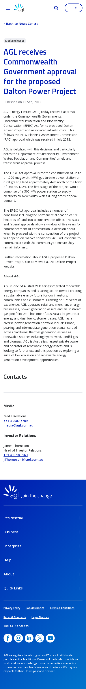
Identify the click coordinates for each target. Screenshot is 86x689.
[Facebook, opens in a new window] (8, 638)
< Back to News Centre (21, 23)
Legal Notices (40, 617)
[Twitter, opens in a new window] (39, 638)
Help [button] (7, 560)
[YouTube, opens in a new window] (50, 638)
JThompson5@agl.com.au (23, 459)
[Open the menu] (8, 8)
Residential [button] (13, 518)
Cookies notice (35, 608)
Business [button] (11, 532)
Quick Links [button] (13, 588)
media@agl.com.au (18, 425)
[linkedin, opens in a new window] (29, 638)
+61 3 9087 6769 (16, 421)
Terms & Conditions (62, 608)
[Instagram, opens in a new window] (18, 638)
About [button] (9, 574)
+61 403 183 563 (16, 455)
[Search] (56, 8)
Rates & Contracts (15, 617)
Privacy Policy (12, 608)
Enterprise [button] (13, 546)
